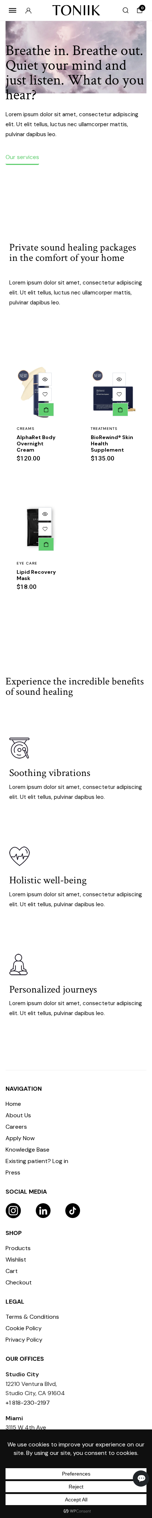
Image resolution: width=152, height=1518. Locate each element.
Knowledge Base (27, 1149)
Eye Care (27, 563)
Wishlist (16, 1259)
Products (18, 1248)
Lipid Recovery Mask (36, 575)
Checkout (19, 1282)
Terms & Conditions (32, 1317)
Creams (25, 428)
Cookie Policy (24, 1328)
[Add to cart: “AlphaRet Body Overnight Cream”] (46, 409)
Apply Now (20, 1138)
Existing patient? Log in (37, 1161)
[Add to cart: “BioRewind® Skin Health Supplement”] (120, 409)
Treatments (104, 428)
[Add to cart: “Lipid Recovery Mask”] (46, 544)
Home (13, 1104)
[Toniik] (76, 10)
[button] (45, 394)
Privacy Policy (24, 1339)
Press (13, 1172)
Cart (12, 1271)
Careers (16, 1127)
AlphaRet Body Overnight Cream (36, 443)
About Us (18, 1115)
